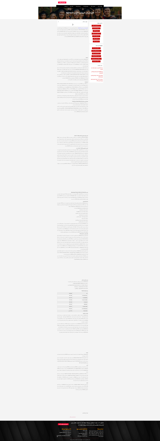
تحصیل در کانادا (93, 6)
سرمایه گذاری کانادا (78, 6)
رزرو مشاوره (66, 6)
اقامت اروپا (71, 6)
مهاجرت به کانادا (100, 6)
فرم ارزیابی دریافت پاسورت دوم (83, 433)
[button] (58, 21)
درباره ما (86, 432)
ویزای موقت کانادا (85, 6)
